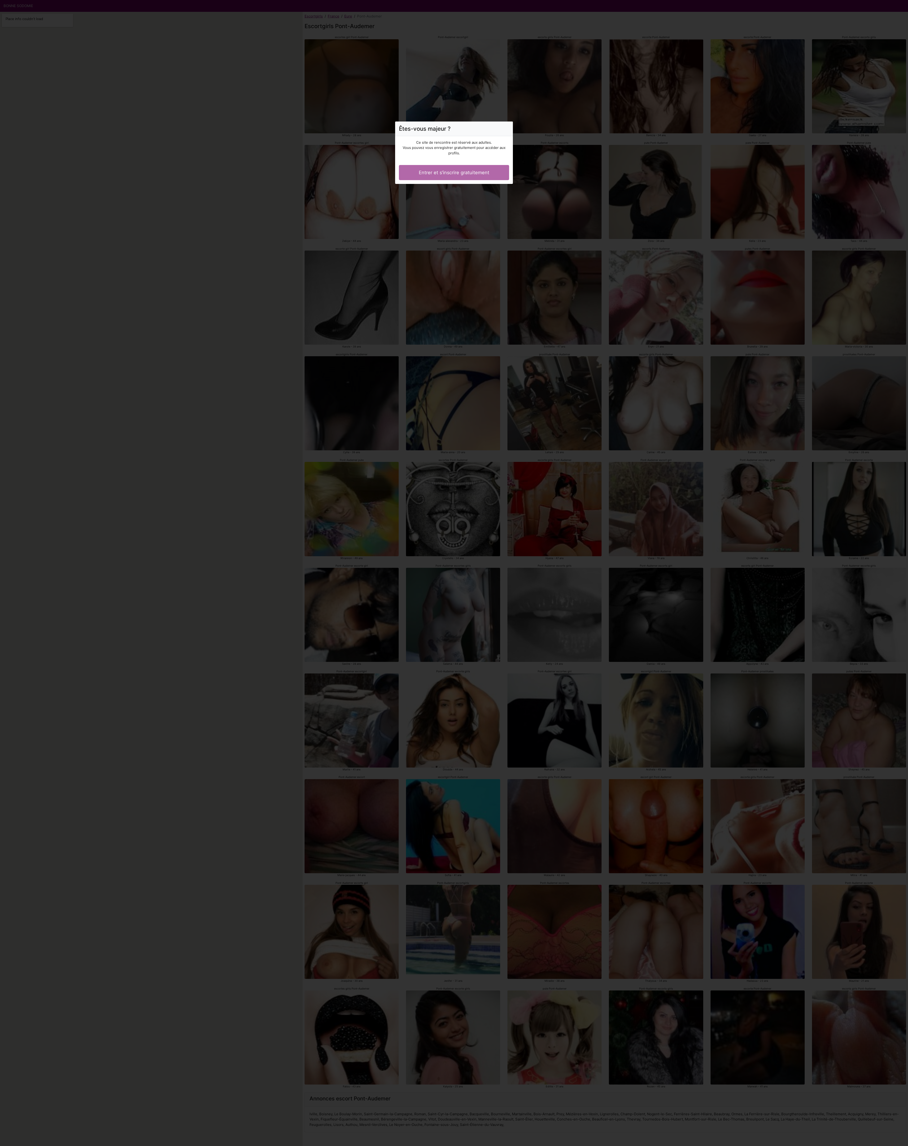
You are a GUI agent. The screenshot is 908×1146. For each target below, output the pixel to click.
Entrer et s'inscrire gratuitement (454, 172)
